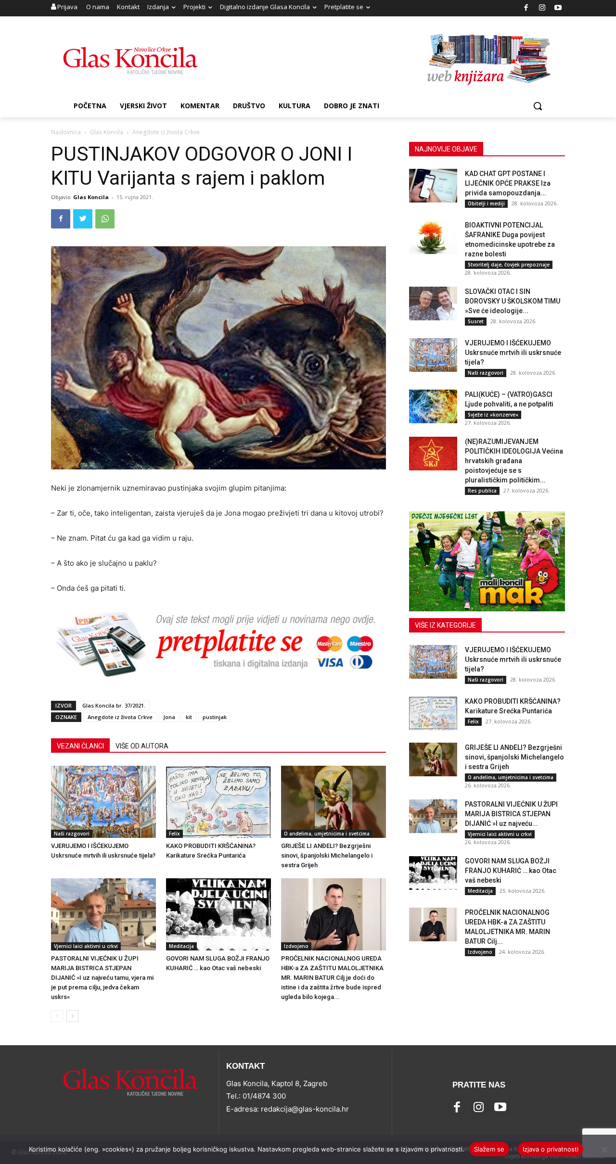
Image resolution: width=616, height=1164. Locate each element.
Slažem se (489, 1149)
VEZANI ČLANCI (80, 746)
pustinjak (215, 717)
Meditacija (181, 946)
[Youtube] (558, 8)
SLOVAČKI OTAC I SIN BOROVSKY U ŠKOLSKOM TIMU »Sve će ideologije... (512, 301)
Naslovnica (66, 132)
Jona (169, 717)
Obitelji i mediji (486, 203)
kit (189, 717)
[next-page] (72, 1016)
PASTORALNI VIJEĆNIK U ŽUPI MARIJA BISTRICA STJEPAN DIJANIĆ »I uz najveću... (511, 813)
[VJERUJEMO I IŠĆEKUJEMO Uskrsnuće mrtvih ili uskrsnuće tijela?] (103, 802)
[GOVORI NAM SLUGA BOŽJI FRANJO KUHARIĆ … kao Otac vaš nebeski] (218, 914)
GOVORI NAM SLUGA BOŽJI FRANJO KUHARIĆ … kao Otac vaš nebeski (510, 870)
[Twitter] (82, 218)
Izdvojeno (296, 946)
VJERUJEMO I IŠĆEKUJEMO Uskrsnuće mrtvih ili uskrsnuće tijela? (513, 352)
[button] (537, 105)
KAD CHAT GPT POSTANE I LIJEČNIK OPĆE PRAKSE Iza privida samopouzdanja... (508, 183)
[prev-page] (57, 1016)
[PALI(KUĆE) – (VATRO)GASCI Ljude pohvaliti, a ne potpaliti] (433, 406)
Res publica (482, 490)
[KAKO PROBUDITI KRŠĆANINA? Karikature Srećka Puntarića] (218, 802)
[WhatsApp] (105, 218)
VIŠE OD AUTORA (142, 746)
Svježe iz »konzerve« (493, 414)
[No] (604, 1149)
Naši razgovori (72, 833)
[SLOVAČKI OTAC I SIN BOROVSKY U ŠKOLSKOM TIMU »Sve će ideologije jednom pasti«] (433, 303)
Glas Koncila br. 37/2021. (113, 705)
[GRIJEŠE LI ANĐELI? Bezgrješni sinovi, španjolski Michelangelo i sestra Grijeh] (333, 802)
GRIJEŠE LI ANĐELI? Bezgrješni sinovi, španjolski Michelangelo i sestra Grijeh (326, 855)
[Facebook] (526, 8)
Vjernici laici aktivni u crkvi (86, 946)
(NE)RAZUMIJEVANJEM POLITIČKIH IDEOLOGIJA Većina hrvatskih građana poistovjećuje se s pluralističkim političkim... (514, 461)
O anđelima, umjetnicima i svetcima (327, 833)
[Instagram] (542, 8)
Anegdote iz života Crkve (120, 717)
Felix (174, 833)
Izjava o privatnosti (550, 1149)
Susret (476, 321)
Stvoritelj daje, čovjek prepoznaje (509, 264)
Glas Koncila (106, 132)
